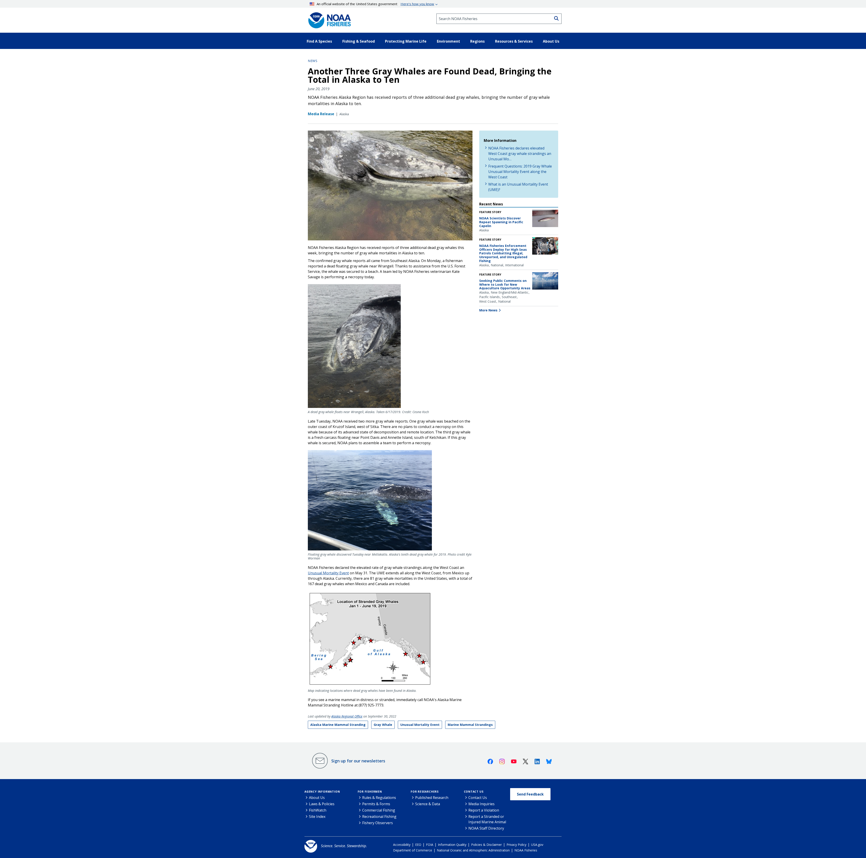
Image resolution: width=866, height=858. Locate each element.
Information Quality (452, 844)
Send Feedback (530, 794)
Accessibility (401, 844)
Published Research (431, 797)
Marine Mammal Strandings (470, 724)
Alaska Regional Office (346, 716)
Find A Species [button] (319, 41)
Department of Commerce (412, 850)
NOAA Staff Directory (486, 828)
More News (488, 310)
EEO (418, 844)
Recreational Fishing (379, 816)
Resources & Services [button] (514, 41)
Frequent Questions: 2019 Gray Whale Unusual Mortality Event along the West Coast (520, 171)
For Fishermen (370, 792)
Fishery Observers (377, 822)
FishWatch (317, 810)
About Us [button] (551, 41)
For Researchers (425, 792)
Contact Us (474, 792)
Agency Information (322, 792)
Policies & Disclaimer (486, 844)
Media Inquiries (481, 803)
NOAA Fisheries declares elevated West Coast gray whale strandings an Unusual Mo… (519, 153)
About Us (317, 797)
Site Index (317, 816)
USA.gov (537, 844)
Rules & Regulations (379, 797)
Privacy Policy (516, 844)
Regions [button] (477, 41)
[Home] (328, 18)
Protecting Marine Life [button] (405, 41)
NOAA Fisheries (525, 850)
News (312, 61)
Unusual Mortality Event (328, 572)
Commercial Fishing (378, 810)
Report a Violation (483, 810)
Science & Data (427, 803)
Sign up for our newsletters (358, 761)
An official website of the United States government (375, 4)
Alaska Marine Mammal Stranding (338, 724)
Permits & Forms (376, 803)
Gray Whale (383, 724)
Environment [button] (448, 41)
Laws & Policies (321, 803)
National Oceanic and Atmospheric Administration (473, 850)
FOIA (429, 844)
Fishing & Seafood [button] (358, 41)
